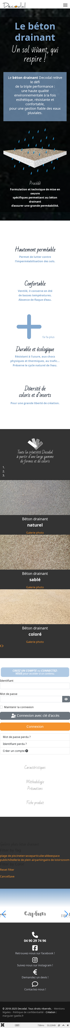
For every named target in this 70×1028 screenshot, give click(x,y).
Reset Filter (7, 870)
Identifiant (6, 681)
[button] (66, 914)
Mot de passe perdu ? (17, 737)
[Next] (2, 646)
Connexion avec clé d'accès (37, 715)
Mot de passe (8, 694)
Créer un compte (14, 751)
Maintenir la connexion (19, 707)
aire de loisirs (53, 860)
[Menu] (65, 5)
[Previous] (1, 646)
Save (11, 876)
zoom (65, 860)
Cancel (4, 876)
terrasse (26, 856)
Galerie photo (35, 533)
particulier (38, 856)
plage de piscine (10, 856)
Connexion (35, 726)
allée (48, 856)
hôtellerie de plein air (21, 860)
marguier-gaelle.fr (13, 1015)
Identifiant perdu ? (15, 744)
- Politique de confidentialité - (28, 1012)
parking (40, 860)
